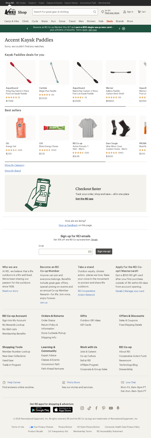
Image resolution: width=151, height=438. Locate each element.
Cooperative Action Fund (132, 356)
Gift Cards (85, 324)
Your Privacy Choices (43, 427)
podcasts (118, 408)
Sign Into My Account (14, 320)
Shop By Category (14, 165)
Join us (43, 302)
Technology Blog (128, 364)
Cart (144, 11)
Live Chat (131, 382)
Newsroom (125, 360)
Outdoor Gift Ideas (90, 320)
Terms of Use (17, 427)
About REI (124, 351)
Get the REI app (84, 198)
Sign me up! (103, 251)
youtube (111, 408)
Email (41, 246)
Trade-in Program (11, 364)
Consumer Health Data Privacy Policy (122, 427)
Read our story (10, 290)
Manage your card (134, 291)
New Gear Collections (14, 356)
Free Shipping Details (130, 324)
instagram (82, 408)
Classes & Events (50, 359)
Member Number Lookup (16, 351)
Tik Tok (89, 408)
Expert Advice (48, 355)
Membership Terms (82, 431)
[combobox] (65, 11)
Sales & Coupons (128, 320)
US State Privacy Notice (88, 427)
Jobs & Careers (88, 351)
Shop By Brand (13, 170)
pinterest (103, 408)
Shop (22, 12)
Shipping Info (48, 337)
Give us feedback (68, 225)
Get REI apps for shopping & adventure (52, 404)
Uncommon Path (50, 364)
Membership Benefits (14, 333)
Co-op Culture (88, 356)
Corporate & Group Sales (93, 369)
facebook (96, 408)
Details (94, 239)
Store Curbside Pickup (53, 333)
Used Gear (8, 360)
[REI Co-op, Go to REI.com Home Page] (10, 11)
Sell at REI (85, 360)
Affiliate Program (89, 364)
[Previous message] (27, 28)
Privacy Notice (65, 427)
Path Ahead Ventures (52, 368)
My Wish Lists (9, 329)
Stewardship (126, 369)
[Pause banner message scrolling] (123, 28)
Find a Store (73, 382)
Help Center (13, 382)
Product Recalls (35, 431)
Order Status (48, 320)
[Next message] (119, 28)
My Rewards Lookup (13, 324)
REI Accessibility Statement (110, 431)
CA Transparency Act (58, 431)
